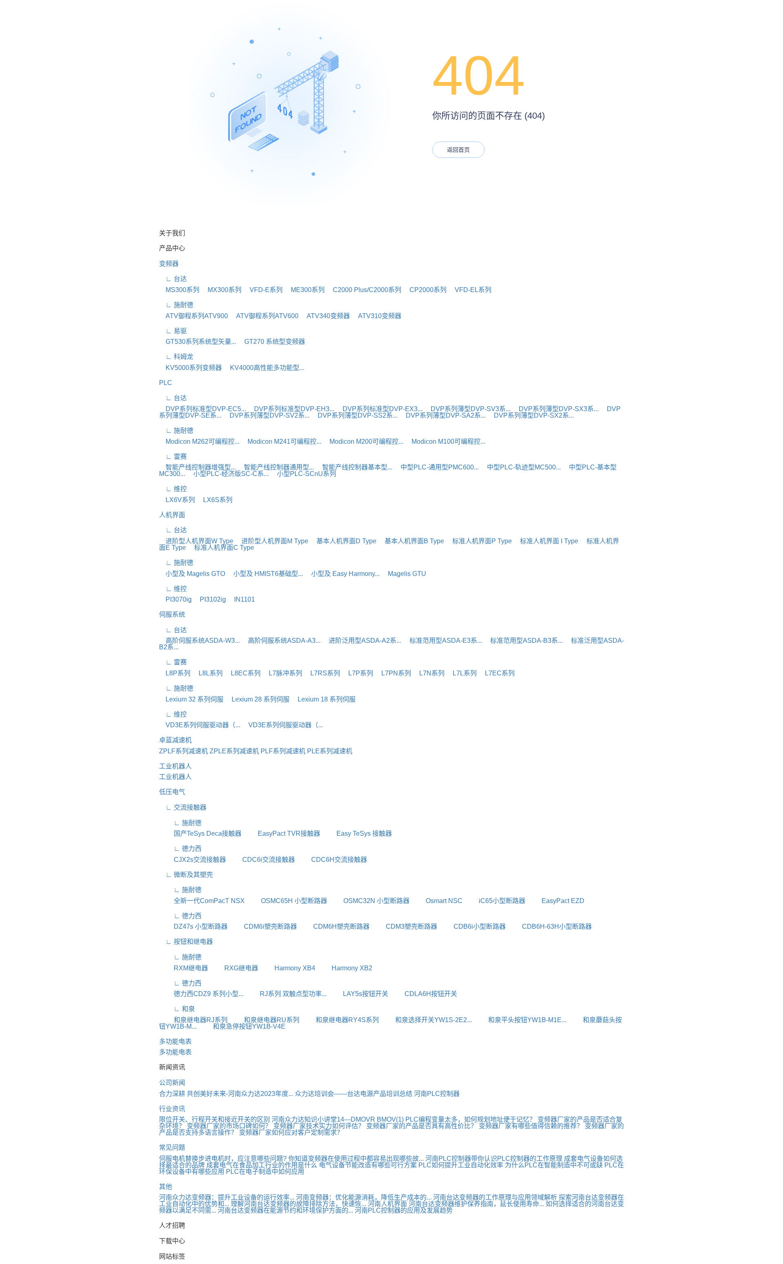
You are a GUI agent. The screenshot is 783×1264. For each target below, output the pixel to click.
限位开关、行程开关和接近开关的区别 (214, 1119)
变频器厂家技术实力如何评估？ (319, 1125)
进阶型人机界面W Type (196, 541)
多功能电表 (175, 1041)
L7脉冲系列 (282, 673)
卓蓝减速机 (175, 740)
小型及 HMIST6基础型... (265, 573)
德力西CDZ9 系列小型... (201, 993)
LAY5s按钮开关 (358, 993)
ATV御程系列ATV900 (193, 315)
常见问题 (172, 1147)
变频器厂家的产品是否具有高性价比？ (422, 1125)
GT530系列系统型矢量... (197, 341)
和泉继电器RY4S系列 (340, 1019)
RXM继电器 (183, 968)
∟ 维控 (173, 488)
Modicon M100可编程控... (445, 441)
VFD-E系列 (263, 289)
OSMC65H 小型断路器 (286, 900)
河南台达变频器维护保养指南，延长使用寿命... (476, 1203)
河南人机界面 (387, 1203)
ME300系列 (304, 289)
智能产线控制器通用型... (275, 467)
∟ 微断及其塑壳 (186, 874)
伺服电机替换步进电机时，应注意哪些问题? (223, 1158)
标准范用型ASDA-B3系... (523, 640)
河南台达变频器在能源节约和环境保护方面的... (285, 1210)
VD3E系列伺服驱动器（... (199, 725)
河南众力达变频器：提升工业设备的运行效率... (226, 1197)
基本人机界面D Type (343, 541)
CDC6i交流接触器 (261, 859)
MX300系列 (221, 289)
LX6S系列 (214, 499)
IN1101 (241, 599)
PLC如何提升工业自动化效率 (460, 1165)
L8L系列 (207, 673)
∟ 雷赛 (173, 456)
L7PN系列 (393, 673)
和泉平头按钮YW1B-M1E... (519, 1019)
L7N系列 (429, 673)
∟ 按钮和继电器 (186, 941)
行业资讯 (172, 1108)
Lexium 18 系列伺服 (323, 699)
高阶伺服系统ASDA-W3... (199, 640)
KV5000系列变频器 (190, 367)
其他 (165, 1186)
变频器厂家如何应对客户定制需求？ (291, 1132)
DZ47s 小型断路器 (193, 926)
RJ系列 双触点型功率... (286, 993)
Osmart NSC (436, 900)
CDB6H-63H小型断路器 (549, 926)
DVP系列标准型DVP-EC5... (202, 408)
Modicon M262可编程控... (199, 441)
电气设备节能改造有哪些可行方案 (368, 1165)
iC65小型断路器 (494, 900)
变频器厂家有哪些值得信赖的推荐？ (532, 1125)
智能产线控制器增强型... (197, 467)
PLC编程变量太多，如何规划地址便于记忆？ (470, 1119)
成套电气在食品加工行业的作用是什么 (261, 1165)
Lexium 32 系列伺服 (191, 699)
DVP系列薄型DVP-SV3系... (467, 408)
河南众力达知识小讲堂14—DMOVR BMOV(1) (338, 1119)
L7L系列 (461, 673)
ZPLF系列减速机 (183, 751)
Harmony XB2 (344, 968)
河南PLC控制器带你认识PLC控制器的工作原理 (493, 1158)
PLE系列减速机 (329, 751)
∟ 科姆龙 (176, 356)
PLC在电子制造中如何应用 (265, 1171)
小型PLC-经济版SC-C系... (228, 473)
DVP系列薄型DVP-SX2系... (530, 415)
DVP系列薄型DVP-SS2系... (354, 415)
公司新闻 (172, 1082)
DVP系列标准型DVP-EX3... (379, 408)
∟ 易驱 (173, 331)
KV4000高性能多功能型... (263, 367)
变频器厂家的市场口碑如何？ (230, 1125)
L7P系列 (357, 673)
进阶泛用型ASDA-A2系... (361, 640)
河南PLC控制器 (437, 1093)
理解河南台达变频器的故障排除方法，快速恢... (298, 1203)
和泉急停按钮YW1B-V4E (241, 1026)
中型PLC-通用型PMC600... (436, 467)
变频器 (169, 263)
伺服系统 (172, 614)
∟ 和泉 (177, 1008)
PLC (165, 382)
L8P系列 (174, 673)
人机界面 (172, 514)
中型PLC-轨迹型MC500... (520, 467)
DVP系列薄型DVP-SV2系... (266, 415)
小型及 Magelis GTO (192, 573)
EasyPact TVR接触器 (281, 833)
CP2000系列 (425, 289)
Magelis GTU (403, 573)
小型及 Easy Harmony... (342, 573)
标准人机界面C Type (221, 547)
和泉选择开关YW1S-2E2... (426, 1019)
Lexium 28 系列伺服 (257, 699)
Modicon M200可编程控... (363, 441)
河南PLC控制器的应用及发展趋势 (404, 1210)
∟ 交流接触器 (182, 807)
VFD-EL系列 (469, 289)
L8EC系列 (242, 673)
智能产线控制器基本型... (354, 467)
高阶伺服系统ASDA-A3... (281, 640)
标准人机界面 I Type (545, 541)
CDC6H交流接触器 (331, 859)
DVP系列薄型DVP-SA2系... (442, 415)
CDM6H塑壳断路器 (334, 926)
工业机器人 (175, 766)
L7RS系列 (322, 673)
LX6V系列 (177, 499)
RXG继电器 (234, 968)
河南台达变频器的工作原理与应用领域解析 (495, 1197)
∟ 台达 (173, 278)
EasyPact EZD (555, 900)
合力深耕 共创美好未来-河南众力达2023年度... (226, 1093)
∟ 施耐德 (176, 304)
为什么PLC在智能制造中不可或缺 (554, 1165)
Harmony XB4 (287, 968)
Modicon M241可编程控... (281, 441)
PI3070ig (175, 599)
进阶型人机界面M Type (271, 541)
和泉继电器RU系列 (264, 1019)
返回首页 (458, 149)
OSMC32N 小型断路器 (369, 900)
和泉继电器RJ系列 (193, 1019)
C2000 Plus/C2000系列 (363, 289)
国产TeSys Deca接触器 (200, 833)
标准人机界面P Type (479, 541)
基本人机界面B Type (411, 541)
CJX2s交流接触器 (192, 859)
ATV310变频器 (376, 315)
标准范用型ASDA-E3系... (442, 640)
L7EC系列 (496, 673)
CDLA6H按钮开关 (423, 993)
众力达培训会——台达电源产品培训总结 (353, 1093)
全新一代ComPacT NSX (202, 900)
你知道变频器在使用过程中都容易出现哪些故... (356, 1158)
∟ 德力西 (180, 848)
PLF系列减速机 (283, 751)
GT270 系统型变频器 (271, 341)
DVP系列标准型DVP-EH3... (291, 408)
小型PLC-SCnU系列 (303, 473)
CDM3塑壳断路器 (404, 926)
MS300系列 (179, 289)
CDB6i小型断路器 (472, 926)
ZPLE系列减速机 (234, 751)
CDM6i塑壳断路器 (263, 926)
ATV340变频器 (325, 315)
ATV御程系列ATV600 (264, 315)
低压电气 (172, 791)
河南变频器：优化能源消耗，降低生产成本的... (363, 1197)
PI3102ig (209, 599)
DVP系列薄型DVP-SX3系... (555, 408)
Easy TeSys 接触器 (357, 833)
